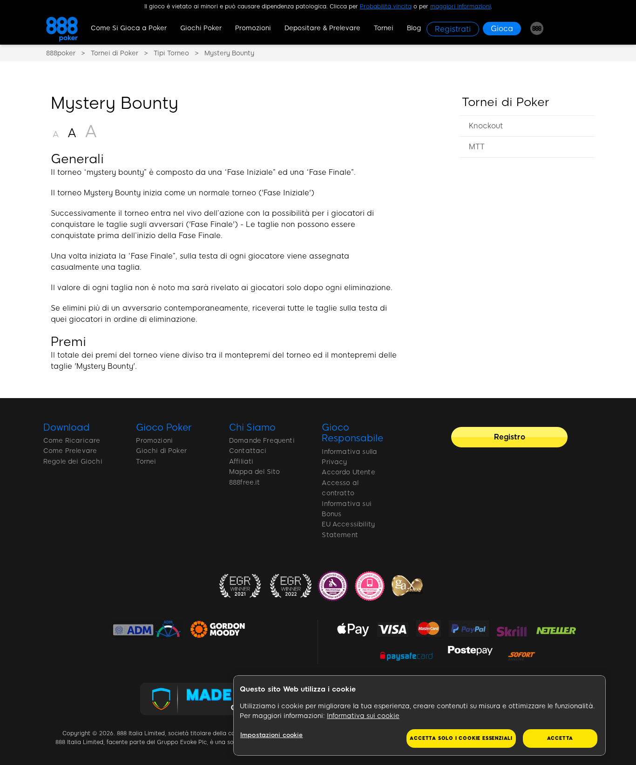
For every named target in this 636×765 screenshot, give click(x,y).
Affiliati (241, 462)
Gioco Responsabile (352, 433)
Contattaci (248, 451)
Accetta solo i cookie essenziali (461, 738)
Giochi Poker (201, 28)
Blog (414, 28)
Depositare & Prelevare (322, 28)
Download (66, 427)
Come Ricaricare (71, 441)
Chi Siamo (252, 427)
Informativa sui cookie (363, 716)
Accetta (560, 738)
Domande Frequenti (262, 441)
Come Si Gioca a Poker (129, 28)
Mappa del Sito (254, 472)
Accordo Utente (348, 472)
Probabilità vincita (386, 6)
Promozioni (253, 28)
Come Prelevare (70, 451)
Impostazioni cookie (271, 735)
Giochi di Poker (161, 451)
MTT (477, 146)
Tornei (383, 28)
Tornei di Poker (505, 102)
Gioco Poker (163, 427)
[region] (527, 136)
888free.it (244, 482)
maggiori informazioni (460, 6)
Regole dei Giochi (72, 462)
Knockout (486, 125)
